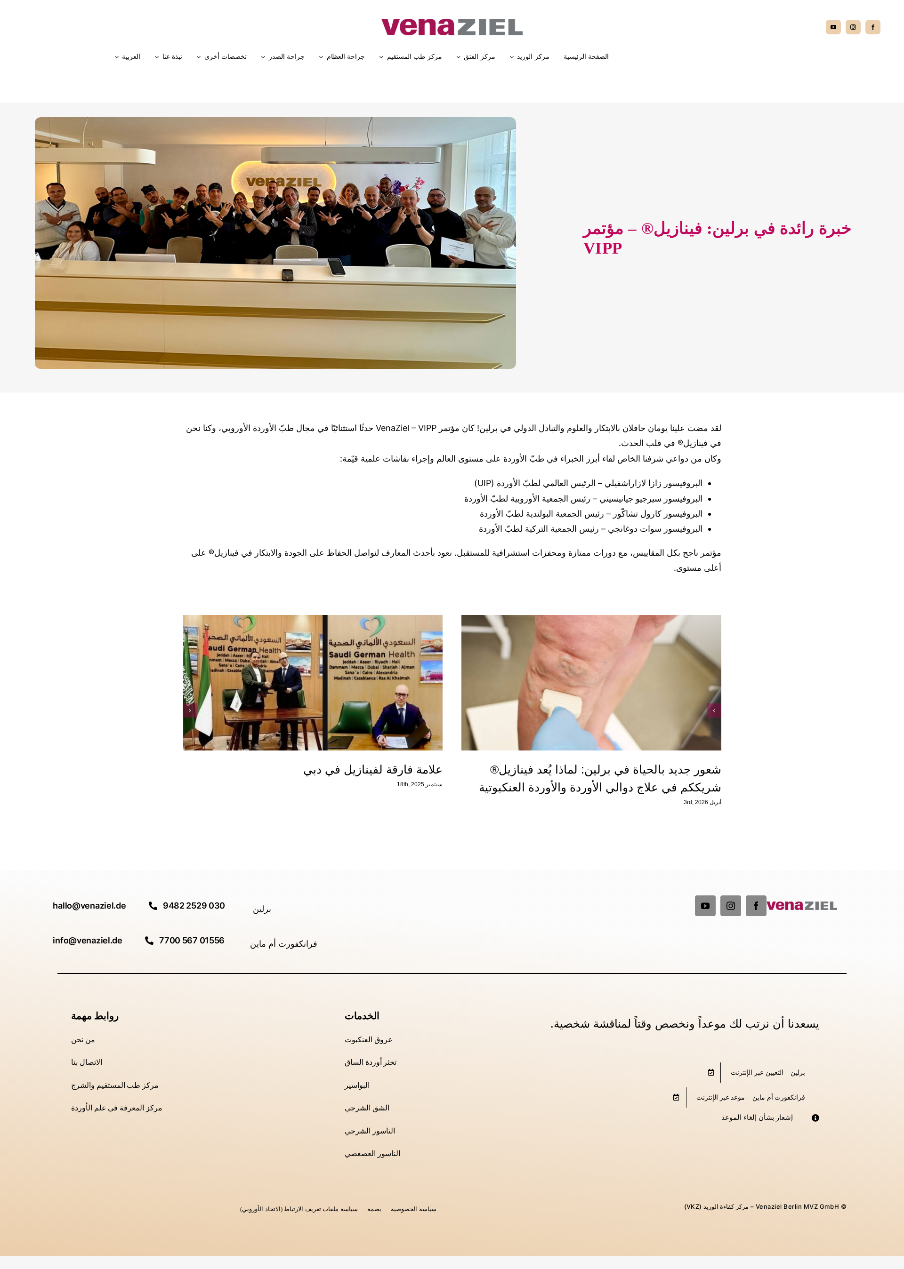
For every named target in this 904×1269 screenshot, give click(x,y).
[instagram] (853, 27)
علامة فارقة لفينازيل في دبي (651, 769)
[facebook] (872, 27)
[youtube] (833, 27)
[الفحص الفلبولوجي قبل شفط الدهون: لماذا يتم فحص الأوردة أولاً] (313, 683)
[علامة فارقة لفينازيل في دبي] (591, 683)
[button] (714, 710)
